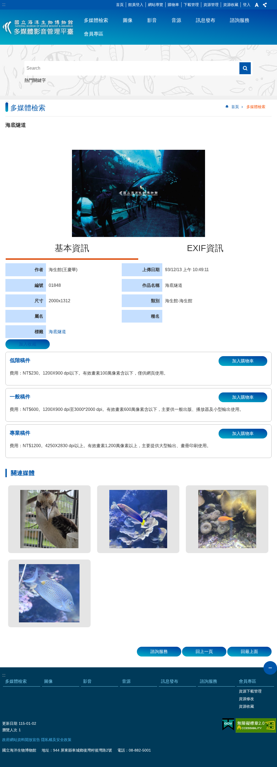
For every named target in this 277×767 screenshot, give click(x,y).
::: (3, 4)
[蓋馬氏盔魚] (138, 519)
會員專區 (93, 34)
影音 (152, 20)
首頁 (120, 4)
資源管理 (211, 4)
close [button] (270, 668)
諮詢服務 (239, 20)
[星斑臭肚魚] (49, 593)
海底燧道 (57, 331)
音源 (176, 20)
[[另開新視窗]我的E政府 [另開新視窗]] (228, 724)
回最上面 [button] (249, 651)
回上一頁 (204, 651)
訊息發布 (205, 20)
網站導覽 (155, 4)
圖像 (128, 20)
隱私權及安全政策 (56, 739)
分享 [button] (265, 5)
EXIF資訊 (205, 248)
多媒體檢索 (96, 20)
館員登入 (135, 4)
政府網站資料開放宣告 (21, 739)
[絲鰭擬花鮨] (227, 519)
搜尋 (245, 68)
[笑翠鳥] (49, 519)
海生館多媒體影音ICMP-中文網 (38, 27)
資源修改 (246, 699)
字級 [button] (257, 5)
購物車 (173, 4)
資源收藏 (230, 4)
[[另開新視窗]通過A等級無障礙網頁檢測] (256, 725)
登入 (246, 4)
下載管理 (191, 4)
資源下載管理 (250, 691)
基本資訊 (72, 248)
